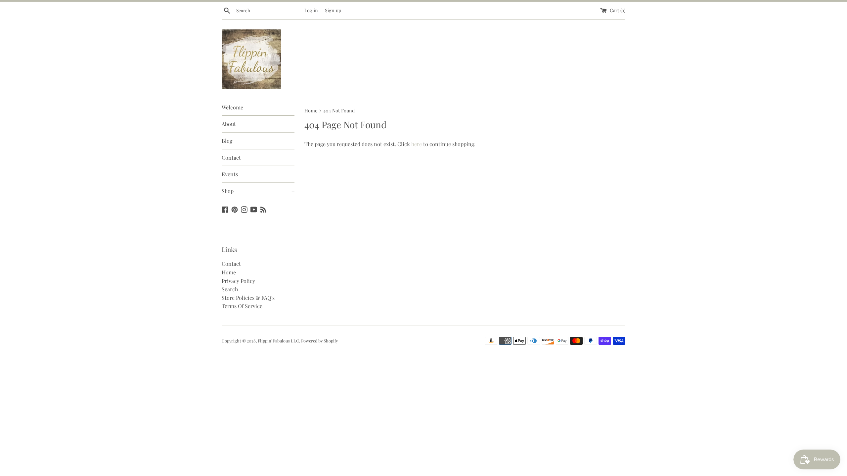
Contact (231, 157)
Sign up (333, 10)
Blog (227, 140)
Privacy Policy (238, 280)
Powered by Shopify (319, 340)
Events (230, 174)
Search (230, 289)
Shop (258, 190)
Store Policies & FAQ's (248, 297)
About (258, 123)
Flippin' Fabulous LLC (278, 340)
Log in (311, 10)
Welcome (232, 107)
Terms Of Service (242, 305)
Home (229, 272)
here (416, 143)
